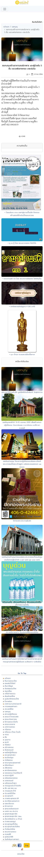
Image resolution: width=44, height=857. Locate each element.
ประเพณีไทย (9, 709)
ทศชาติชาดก (9, 803)
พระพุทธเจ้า (9, 796)
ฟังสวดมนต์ (9, 750)
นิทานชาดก (9, 806)
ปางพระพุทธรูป (10, 821)
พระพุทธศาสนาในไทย (12, 826)
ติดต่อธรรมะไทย (10, 688)
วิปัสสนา (8, 744)
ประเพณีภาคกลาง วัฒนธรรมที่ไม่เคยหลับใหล (22, 632)
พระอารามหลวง (10, 831)
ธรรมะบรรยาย (10, 724)
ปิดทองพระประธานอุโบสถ (22, 520)
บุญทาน (7, 739)
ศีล (6, 737)
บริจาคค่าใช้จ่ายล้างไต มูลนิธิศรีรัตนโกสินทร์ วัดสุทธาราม (22, 392)
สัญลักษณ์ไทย (10, 696)
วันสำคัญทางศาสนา (12, 839)
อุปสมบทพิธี (9, 837)
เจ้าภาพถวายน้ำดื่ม (22, 604)
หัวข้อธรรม (9, 760)
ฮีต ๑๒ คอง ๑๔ (11, 788)
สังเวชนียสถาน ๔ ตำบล (13, 819)
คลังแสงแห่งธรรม (11, 778)
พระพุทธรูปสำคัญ (11, 824)
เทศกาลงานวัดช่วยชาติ (13, 704)
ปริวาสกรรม (9, 747)
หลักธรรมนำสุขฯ (11, 783)
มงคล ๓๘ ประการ (11, 811)
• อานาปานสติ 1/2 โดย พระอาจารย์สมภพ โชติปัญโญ (22, 278)
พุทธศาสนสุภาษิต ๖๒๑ (13, 816)
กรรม (7, 734)
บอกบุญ (15, 26)
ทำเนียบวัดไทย (10, 829)
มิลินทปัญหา (9, 765)
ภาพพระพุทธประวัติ (12, 798)
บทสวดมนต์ (9, 780)
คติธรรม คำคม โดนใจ (13, 732)
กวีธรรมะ (8, 729)
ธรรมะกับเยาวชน (11, 719)
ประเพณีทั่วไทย (10, 793)
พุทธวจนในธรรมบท (12, 808)
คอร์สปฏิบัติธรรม (11, 752)
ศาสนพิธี (8, 834)
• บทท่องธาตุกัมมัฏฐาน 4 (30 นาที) (22, 306)
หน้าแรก (6, 26)
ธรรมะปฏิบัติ (9, 775)
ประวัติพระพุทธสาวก (12, 801)
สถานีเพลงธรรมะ (11, 770)
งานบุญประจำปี (10, 790)
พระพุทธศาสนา (10, 755)
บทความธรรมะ (10, 727)
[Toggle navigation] (4, 9)
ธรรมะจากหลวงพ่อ (11, 716)
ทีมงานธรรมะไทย (11, 681)
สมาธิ (7, 742)
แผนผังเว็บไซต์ (10, 683)
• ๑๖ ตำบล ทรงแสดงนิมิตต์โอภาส (22, 354)
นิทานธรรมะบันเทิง (11, 721)
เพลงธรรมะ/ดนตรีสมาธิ (13, 773)
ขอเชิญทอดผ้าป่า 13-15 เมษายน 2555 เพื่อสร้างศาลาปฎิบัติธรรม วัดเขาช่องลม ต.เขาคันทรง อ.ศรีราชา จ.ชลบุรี (22, 425)
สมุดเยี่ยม (8, 691)
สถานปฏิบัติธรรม (11, 714)
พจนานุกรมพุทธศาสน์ (12, 762)
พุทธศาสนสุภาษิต (11, 814)
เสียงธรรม (8, 767)
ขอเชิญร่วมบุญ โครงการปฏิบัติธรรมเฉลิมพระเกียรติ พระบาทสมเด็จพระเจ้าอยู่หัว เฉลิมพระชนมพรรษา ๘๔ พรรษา (22, 464)
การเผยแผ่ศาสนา (11, 706)
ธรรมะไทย (20, 854)
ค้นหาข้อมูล (9, 686)
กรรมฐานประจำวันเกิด (13, 785)
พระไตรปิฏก (9, 757)
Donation (8, 701)
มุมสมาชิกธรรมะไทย (12, 698)
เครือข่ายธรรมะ (10, 693)
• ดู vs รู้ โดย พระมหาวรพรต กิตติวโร (22, 243)
